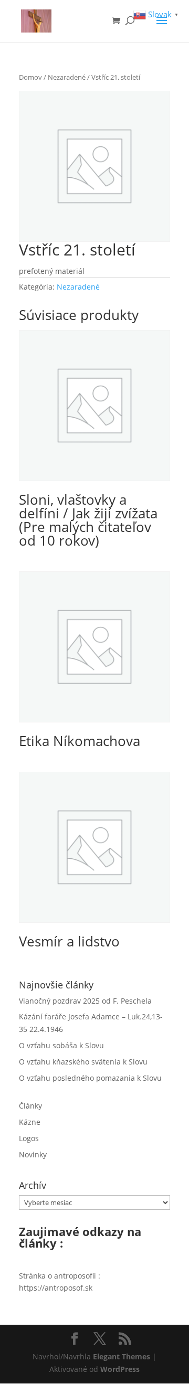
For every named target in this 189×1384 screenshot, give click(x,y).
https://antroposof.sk (55, 1288)
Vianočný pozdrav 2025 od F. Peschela (85, 1001)
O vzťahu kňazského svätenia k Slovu (83, 1062)
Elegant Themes (121, 1356)
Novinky (33, 1154)
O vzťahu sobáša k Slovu (61, 1045)
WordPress (120, 1369)
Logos (29, 1138)
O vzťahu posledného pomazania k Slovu (90, 1078)
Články (30, 1106)
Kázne (29, 1122)
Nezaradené (67, 77)
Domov (30, 77)
